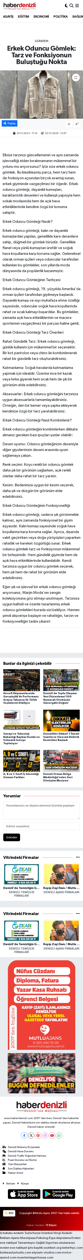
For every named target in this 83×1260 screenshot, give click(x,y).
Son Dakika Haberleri (21, 1168)
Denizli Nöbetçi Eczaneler (24, 1147)
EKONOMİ (41, 16)
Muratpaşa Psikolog (34, 1238)
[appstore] (24, 1194)
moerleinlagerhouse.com (35, 1257)
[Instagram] (45, 1135)
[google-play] (59, 1194)
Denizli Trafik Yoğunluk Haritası (27, 1155)
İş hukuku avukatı (12, 1233)
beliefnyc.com (72, 1247)
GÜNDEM (41, 41)
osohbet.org (52, 1247)
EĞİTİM (23, 16)
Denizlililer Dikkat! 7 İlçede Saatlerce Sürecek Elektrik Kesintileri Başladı (61, 737)
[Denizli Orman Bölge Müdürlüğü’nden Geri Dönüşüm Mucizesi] (61, 760)
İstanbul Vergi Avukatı (56, 1233)
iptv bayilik (35, 1247)
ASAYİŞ (8, 16)
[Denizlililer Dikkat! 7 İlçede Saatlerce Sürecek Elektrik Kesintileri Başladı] (61, 720)
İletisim (10, 1183)
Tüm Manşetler (17, 1164)
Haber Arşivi (15, 1172)
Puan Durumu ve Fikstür (22, 1160)
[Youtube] (52, 1135)
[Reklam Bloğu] (41, 1005)
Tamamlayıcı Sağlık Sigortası (38, 1242)
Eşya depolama (60, 1238)
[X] (31, 1135)
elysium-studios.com (47, 1252)
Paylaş (12, 123)
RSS (11, 1213)
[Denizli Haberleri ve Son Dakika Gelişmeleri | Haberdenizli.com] (19, 6)
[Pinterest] (38, 1135)
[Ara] (71, 5)
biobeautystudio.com (15, 1252)
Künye (25, 1183)
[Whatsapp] (59, 1135)
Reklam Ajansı (9, 1238)
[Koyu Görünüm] (66, 5)
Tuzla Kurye (32, 1233)
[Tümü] (78, 857)
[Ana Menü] (77, 5)
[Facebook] (24, 1135)
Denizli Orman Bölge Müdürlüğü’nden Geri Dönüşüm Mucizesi (58, 777)
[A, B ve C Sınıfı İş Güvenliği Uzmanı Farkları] (21, 760)
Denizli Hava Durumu (21, 1151)
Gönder (11, 837)
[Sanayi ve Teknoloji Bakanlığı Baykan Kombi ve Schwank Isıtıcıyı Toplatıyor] (21, 720)
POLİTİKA (60, 16)
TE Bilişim (51, 1225)
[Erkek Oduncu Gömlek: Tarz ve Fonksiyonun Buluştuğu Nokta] (41, 94)
